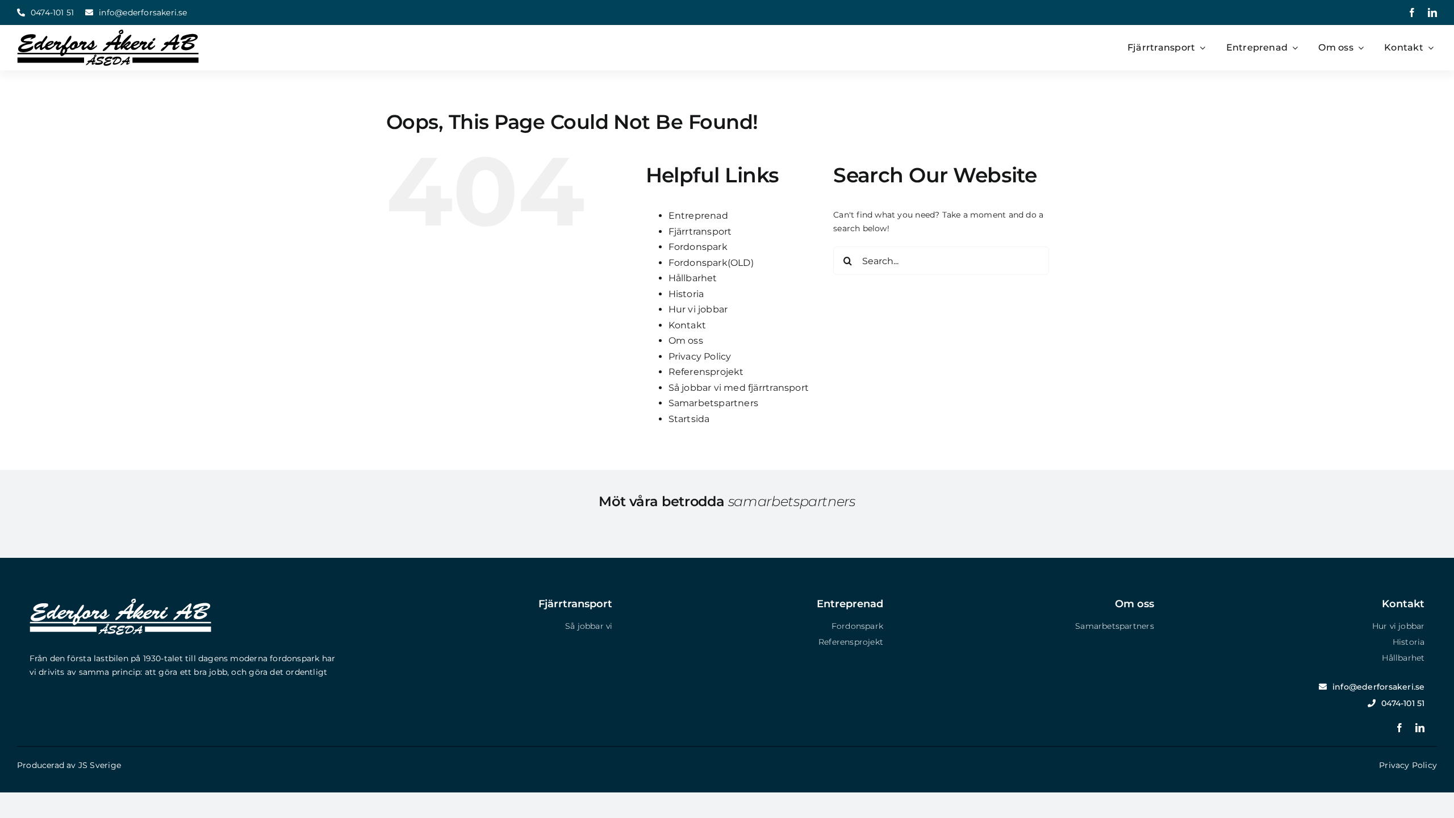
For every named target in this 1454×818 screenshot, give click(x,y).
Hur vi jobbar (698, 309)
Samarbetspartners (713, 403)
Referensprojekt (706, 371)
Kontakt (687, 325)
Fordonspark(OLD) (711, 262)
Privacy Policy (700, 356)
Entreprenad (698, 215)
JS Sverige (99, 765)
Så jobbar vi (589, 626)
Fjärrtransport (700, 231)
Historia (686, 294)
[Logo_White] (120, 603)
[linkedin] (1432, 12)
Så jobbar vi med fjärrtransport (738, 387)
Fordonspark (698, 246)
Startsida (689, 419)
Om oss (685, 340)
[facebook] (1412, 12)
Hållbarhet (692, 278)
